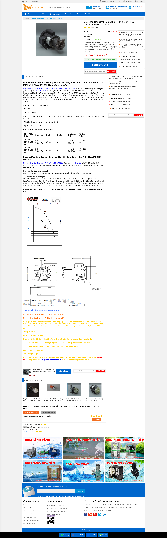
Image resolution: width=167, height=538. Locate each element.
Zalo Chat (93, 535)
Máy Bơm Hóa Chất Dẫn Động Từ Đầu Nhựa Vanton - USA (43, 318)
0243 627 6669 (135, 63)
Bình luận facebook (49, 412)
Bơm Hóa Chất (41, 91)
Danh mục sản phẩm (35, 14)
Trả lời (25, 431)
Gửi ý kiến (96, 419)
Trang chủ (26, 18)
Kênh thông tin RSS (29, 523)
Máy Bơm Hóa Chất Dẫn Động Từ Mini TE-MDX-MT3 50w (43, 163)
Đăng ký (80, 491)
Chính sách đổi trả (28, 514)
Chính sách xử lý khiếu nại (31, 520)
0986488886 (60, 505)
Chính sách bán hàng (108, 1)
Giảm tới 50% (97, 7)
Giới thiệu (121, 1)
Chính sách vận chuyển (30, 511)
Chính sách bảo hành (29, 517)
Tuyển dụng (129, 1)
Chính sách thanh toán (30, 508)
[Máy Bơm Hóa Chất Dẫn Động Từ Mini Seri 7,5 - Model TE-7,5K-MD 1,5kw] (33, 396)
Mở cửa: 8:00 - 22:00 (118, 7)
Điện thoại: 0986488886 (31, 1)
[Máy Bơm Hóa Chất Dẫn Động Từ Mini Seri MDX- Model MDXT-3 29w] (95, 396)
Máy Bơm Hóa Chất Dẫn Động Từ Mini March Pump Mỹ (46, 18)
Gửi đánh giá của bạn (31, 412)
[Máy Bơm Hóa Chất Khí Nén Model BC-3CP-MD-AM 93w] (74, 396)
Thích (31, 431)
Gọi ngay (66, 535)
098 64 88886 (133, 52)
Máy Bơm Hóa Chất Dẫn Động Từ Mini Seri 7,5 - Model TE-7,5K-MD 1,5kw (32, 401)
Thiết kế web (84, 530)
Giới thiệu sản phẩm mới (92, 14)
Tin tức (79, 14)
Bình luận (94, 27)
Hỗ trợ (136, 1)
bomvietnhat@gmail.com (132, 66)
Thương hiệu (69, 14)
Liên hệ (142, 1)
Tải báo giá (113, 31)
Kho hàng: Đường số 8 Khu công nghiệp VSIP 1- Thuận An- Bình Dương (131, 45)
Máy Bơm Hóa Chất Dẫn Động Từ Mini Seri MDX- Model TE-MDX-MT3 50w (49, 89)
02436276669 (63, 508)
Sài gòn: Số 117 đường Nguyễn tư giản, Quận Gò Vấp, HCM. (130, 40)
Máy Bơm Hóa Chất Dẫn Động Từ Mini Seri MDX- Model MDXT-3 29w (95, 401)
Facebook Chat (79, 535)
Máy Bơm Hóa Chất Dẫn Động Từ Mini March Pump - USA (43, 314)
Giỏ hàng (136, 6)
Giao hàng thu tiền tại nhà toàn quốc (101, 59)
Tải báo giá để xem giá (95, 55)
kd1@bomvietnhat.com (50, 360)
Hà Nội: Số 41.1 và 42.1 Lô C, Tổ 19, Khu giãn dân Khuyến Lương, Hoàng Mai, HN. (131, 34)
